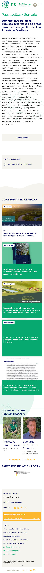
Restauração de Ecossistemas (15, 540)
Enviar (36, 518)
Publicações (11, 14)
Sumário (20, 245)
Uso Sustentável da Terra (13, 543)
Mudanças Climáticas (11, 536)
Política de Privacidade (12, 502)
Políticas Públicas (10, 554)
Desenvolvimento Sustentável (15, 533)
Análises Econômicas (11, 547)
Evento (16, 207)
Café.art (22, 565)
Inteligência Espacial (11, 551)
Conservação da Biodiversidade (16, 529)
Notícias (7, 207)
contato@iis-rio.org (11, 497)
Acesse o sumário (22, 138)
